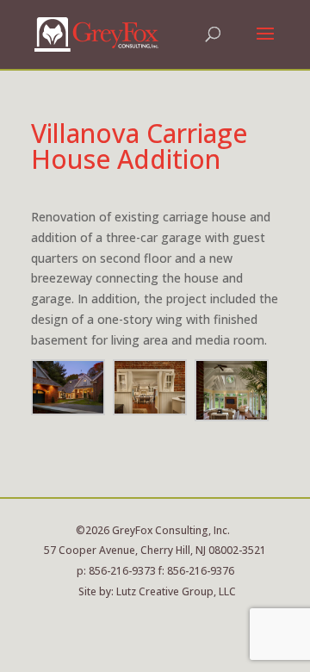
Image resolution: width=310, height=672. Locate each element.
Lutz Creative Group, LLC (176, 591)
